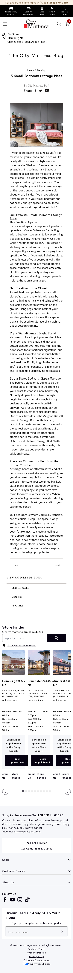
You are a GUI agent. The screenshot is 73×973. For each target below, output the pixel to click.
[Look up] (56, 638)
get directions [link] (9, 700)
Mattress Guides (20, 588)
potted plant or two (22, 345)
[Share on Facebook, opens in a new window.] (35, 90)
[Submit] (62, 931)
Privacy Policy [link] (36, 956)
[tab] (23, 791)
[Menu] (5, 24)
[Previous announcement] (6, 4)
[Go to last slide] (5, 792)
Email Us (5, 775)
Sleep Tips (16, 596)
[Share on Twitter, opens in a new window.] (40, 90)
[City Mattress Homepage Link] (36, 24)
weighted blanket (49, 481)
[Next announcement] (67, 4)
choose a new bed (38, 391)
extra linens (17, 485)
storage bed (52, 424)
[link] (11, 11)
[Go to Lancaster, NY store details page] (39, 662)
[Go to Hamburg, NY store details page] (13, 662)
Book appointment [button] (17, 760)
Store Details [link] (15, 775)
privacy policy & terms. (27, 831)
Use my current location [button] (21, 645)
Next (57, 565)
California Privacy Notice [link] (36, 960)
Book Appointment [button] (35, 41)
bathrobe (40, 485)
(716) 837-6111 (61, 696)
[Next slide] (68, 792)
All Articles (17, 605)
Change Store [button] (15, 41)
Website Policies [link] (36, 952)
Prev (15, 565)
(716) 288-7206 (36, 696)
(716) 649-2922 (10, 696)
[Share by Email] (47, 90)
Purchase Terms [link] (36, 949)
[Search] (59, 24)
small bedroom (46, 198)
